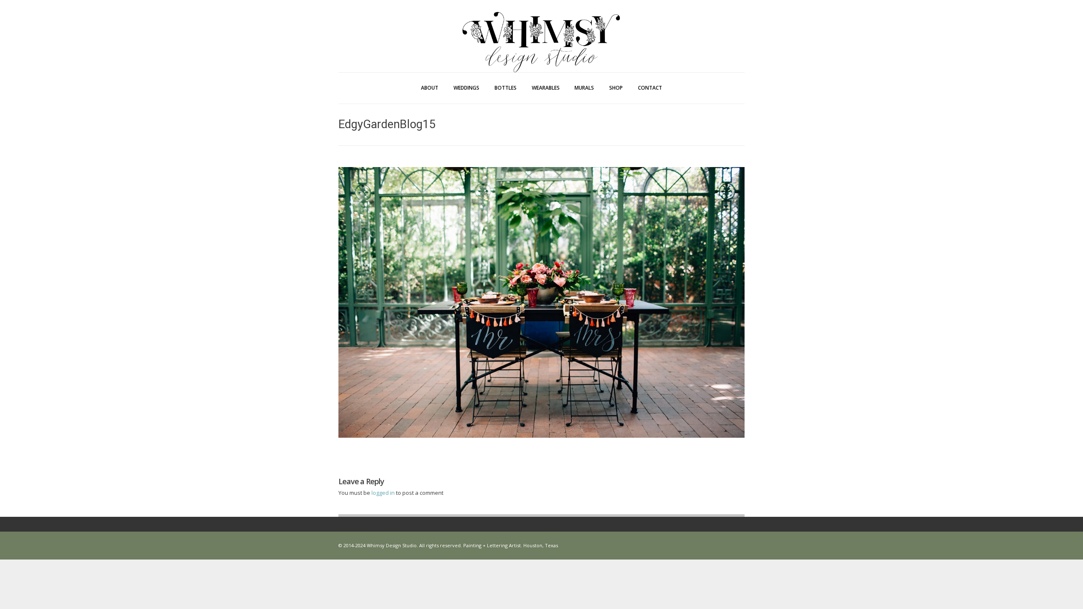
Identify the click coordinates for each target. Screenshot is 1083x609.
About (429, 87)
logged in (383, 493)
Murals (584, 87)
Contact (650, 87)
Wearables (546, 87)
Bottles (506, 87)
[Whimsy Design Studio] (541, 24)
